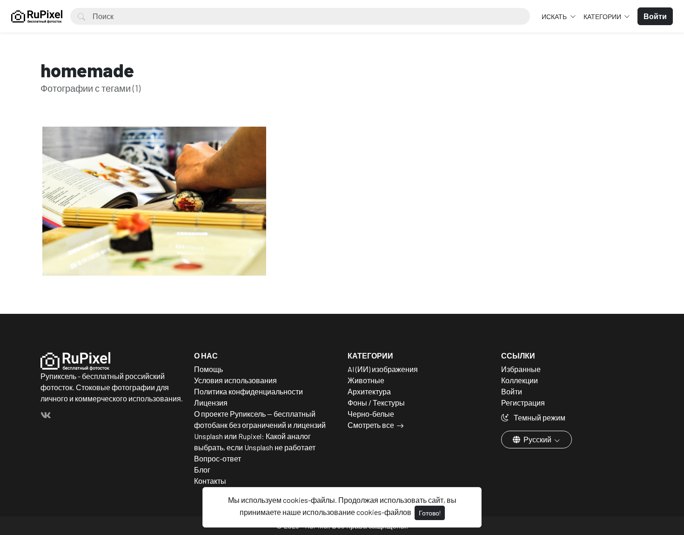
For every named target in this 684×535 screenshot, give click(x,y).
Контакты (210, 480)
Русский (537, 439)
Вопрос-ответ (217, 458)
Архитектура (369, 391)
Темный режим (538, 417)
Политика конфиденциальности (248, 391)
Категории (603, 16)
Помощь (208, 369)
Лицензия (211, 402)
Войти (511, 391)
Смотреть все (371, 424)
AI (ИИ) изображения (383, 369)
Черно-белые (371, 413)
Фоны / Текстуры (376, 402)
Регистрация (523, 402)
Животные (366, 380)
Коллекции (519, 380)
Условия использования (235, 380)
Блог (202, 469)
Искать (555, 16)
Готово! (430, 513)
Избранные (521, 369)
